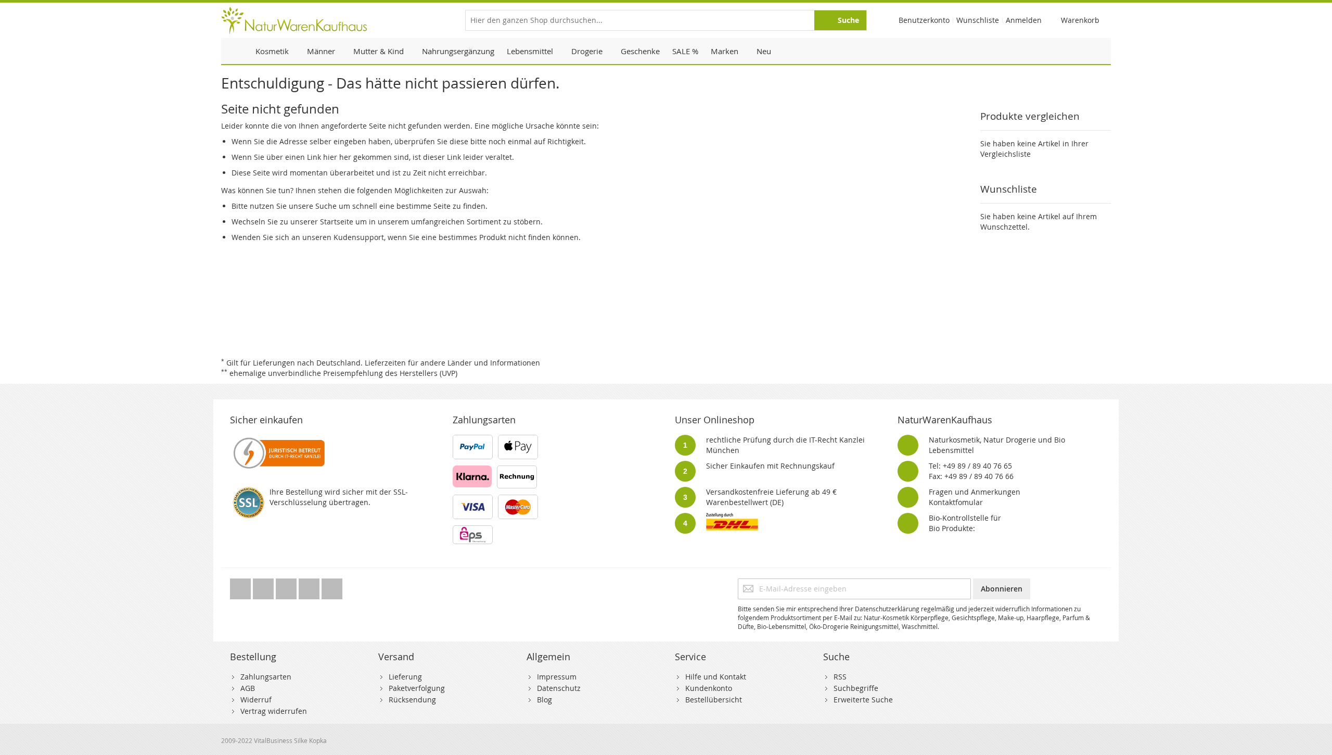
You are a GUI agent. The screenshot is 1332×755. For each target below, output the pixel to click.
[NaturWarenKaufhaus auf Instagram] (310, 586)
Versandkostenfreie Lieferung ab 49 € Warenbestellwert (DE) (771, 497)
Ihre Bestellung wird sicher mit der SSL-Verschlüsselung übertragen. (339, 497)
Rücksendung (412, 699)
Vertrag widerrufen (273, 711)
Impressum (557, 677)
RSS (840, 677)
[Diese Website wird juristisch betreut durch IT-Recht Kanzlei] (278, 440)
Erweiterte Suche (863, 699)
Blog (544, 699)
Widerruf (256, 699)
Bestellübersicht (713, 699)
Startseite (336, 222)
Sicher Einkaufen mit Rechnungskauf (770, 466)
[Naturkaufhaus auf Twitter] (241, 586)
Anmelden (1024, 20)
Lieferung (405, 677)
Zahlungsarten (265, 677)
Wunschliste (977, 20)
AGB (247, 688)
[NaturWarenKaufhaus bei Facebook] (264, 586)
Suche (326, 206)
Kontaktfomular (956, 502)
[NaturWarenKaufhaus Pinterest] (287, 586)
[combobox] (666, 20)
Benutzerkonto (924, 20)
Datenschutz (559, 688)
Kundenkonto (708, 688)
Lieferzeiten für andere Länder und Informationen (452, 363)
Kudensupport (359, 237)
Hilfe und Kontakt (715, 677)
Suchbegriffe (856, 688)
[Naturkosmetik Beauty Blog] (332, 586)
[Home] (235, 51)
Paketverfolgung (417, 688)
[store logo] (294, 20)
